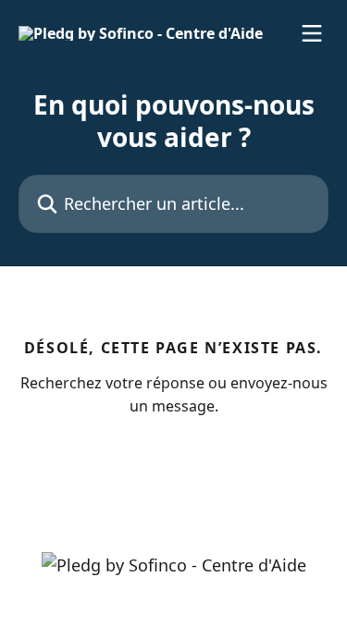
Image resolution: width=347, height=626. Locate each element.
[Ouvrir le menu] (311, 33)
